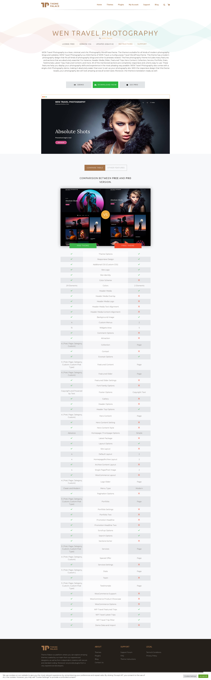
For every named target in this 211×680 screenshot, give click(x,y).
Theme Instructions (128, 659)
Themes (110, 5)
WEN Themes (107, 38)
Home (99, 5)
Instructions (125, 44)
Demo (80, 85)
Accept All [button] (203, 676)
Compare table (95, 168)
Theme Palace (54, 4)
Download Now (107, 85)
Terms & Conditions (153, 652)
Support (146, 5)
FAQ (122, 656)
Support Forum (126, 652)
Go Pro (134, 85)
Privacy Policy (151, 656)
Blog (157, 5)
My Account (133, 5)
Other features (116, 168)
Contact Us (99, 663)
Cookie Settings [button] (190, 676)
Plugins (121, 5)
